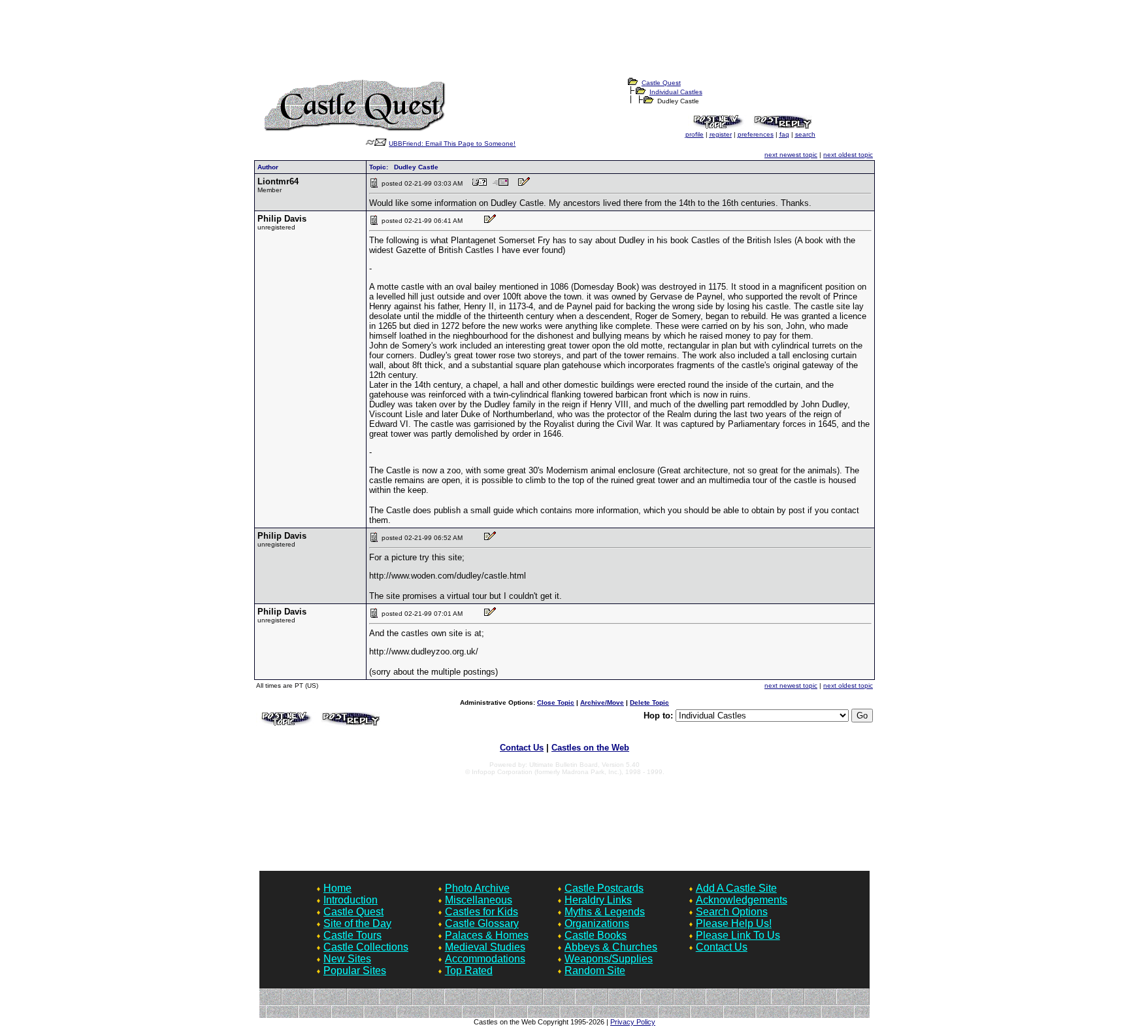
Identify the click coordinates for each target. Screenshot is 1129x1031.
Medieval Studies (485, 947)
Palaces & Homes (487, 935)
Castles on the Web (590, 747)
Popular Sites (354, 970)
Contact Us (522, 747)
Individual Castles (675, 91)
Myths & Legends (604, 911)
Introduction (350, 899)
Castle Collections (365, 947)
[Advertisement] (564, 46)
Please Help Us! (734, 923)
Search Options (732, 911)
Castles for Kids (481, 911)
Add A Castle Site (736, 888)
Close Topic (555, 702)
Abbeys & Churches (610, 947)
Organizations (596, 923)
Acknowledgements (741, 899)
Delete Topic (649, 702)
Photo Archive (477, 888)
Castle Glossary (482, 923)
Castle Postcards (604, 888)
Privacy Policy (632, 1022)
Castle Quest (661, 82)
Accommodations (485, 958)
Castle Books (595, 935)
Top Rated (469, 970)
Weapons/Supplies (608, 958)
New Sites (347, 958)
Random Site (594, 970)
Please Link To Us (738, 935)
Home (337, 888)
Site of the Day (357, 923)
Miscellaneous (478, 899)
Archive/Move (602, 702)
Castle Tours (352, 935)
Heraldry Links (598, 899)
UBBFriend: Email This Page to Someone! (452, 143)
